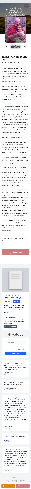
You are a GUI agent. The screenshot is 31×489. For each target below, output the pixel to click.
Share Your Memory (10, 326)
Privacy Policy (11, 482)
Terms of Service (20, 482)
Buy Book (16, 301)
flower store (5, 241)
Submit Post (15, 353)
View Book (7, 301)
